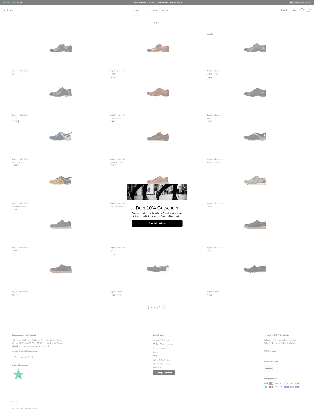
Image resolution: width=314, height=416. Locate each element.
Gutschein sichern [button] (157, 223)
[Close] (184, 187)
